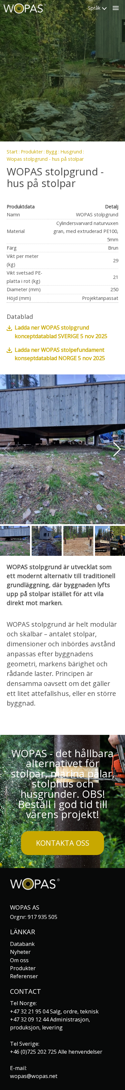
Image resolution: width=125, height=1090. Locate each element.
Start (12, 151)
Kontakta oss (62, 843)
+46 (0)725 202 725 (33, 1051)
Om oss (19, 960)
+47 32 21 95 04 (29, 1011)
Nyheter (20, 952)
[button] (117, 449)
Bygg (51, 151)
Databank (22, 944)
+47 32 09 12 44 (29, 1019)
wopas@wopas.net (33, 1076)
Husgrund (71, 151)
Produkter (32, 151)
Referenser (24, 976)
